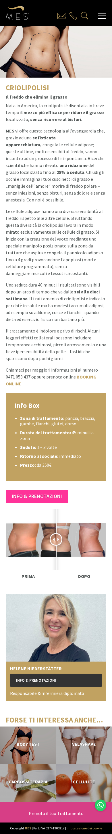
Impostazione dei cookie (84, 828)
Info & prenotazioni (37, 496)
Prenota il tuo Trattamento (56, 813)
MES (28, 828)
